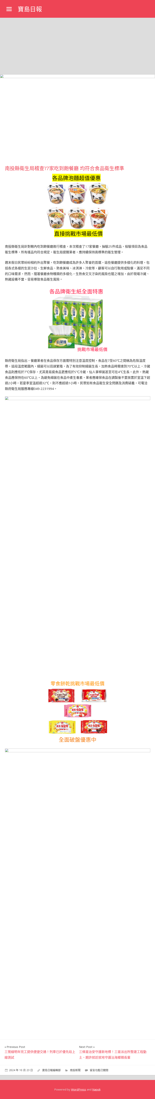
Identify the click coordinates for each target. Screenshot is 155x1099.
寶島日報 (30, 9)
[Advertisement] (77, 46)
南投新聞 (75, 1070)
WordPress (78, 1089)
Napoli (96, 1089)
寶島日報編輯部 (51, 1070)
